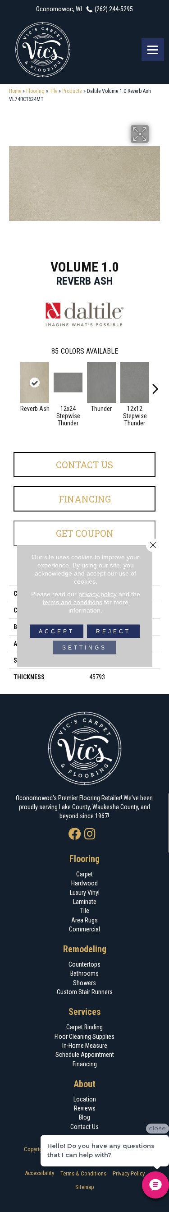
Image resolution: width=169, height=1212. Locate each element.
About (85, 1083)
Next (155, 383)
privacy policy (97, 593)
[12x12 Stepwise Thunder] (134, 382)
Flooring (35, 91)
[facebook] (75, 834)
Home (15, 91)
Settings (84, 647)
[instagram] (90, 834)
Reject (113, 631)
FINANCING (85, 499)
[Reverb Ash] (34, 382)
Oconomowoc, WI (59, 9)
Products (72, 91)
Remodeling (84, 949)
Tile (53, 91)
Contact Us (84, 464)
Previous (13, 383)
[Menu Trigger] (153, 49)
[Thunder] (101, 382)
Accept (56, 631)
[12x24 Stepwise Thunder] (68, 382)
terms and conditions (72, 601)
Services (85, 1011)
